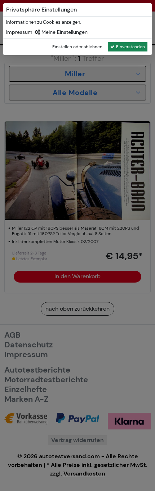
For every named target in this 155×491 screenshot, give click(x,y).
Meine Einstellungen (64, 32)
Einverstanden (130, 47)
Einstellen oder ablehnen (77, 47)
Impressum (19, 32)
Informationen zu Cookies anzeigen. (43, 22)
